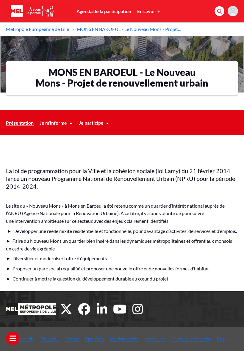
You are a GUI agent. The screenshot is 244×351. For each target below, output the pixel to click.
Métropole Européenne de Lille (37, 29)
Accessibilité (155, 338)
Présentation (20, 123)
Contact (72, 338)
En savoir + (148, 11)
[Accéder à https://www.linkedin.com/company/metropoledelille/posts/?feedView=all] (102, 309)
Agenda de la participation (103, 11)
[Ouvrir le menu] (12, 338)
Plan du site (25, 338)
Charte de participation (191, 338)
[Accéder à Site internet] (31, 309)
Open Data (94, 338)
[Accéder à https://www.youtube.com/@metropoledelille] (119, 309)
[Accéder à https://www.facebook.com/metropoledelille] (84, 309)
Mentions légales (124, 338)
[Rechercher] (219, 11)
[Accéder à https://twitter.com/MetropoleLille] (66, 309)
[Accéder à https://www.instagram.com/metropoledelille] (137, 309)
